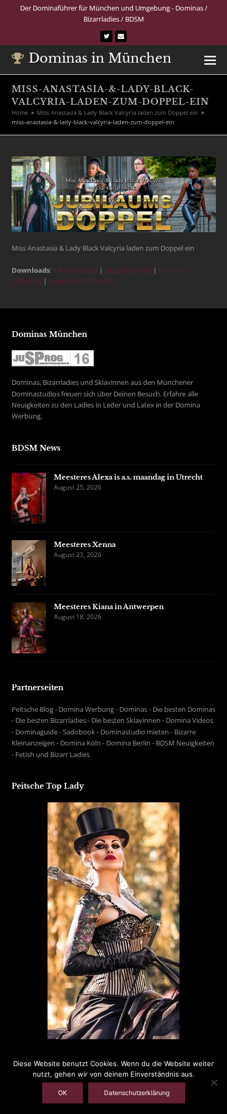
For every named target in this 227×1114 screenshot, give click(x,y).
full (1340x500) (75, 270)
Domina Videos (189, 720)
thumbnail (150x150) (81, 281)
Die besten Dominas (184, 709)
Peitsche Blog (32, 709)
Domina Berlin (128, 743)
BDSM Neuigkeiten (185, 743)
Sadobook (79, 732)
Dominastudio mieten (134, 732)
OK (62, 1093)
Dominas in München (100, 58)
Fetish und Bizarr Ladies (52, 754)
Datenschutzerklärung (136, 1093)
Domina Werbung (86, 709)
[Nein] (214, 1082)
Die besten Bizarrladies (50, 720)
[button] (210, 59)
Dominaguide (36, 732)
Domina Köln (80, 743)
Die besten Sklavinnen (125, 720)
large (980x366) (128, 270)
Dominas (133, 709)
